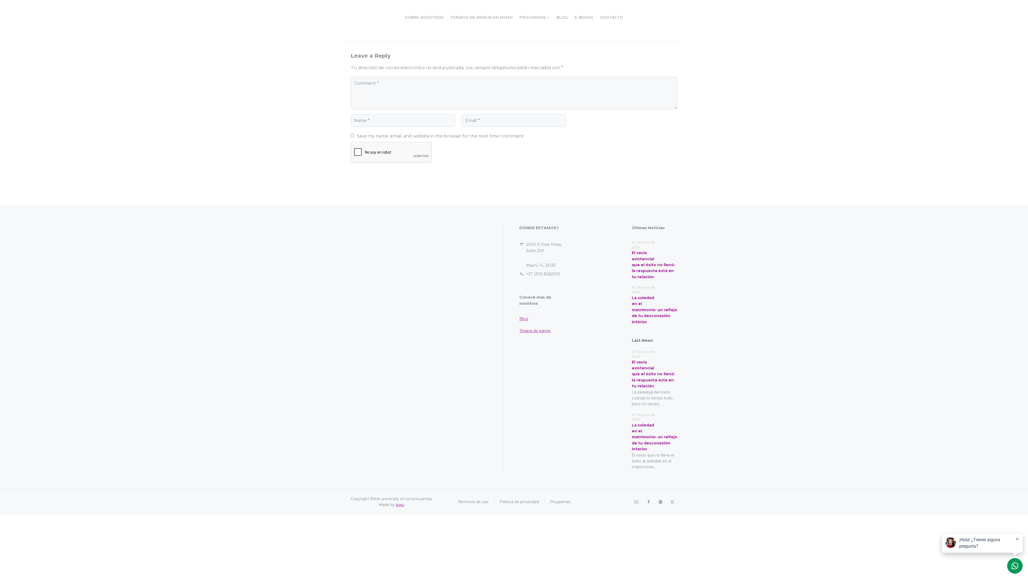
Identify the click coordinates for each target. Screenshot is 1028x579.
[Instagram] (660, 502)
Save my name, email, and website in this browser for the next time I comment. (440, 136)
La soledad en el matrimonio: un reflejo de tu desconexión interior (654, 309)
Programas (560, 501)
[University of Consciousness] (365, 17)
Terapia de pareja (534, 330)
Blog (523, 318)
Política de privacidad (519, 501)
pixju (400, 504)
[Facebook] (648, 502)
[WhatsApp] (672, 502)
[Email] (636, 502)
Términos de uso (473, 501)
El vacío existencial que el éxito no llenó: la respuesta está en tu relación (653, 264)
